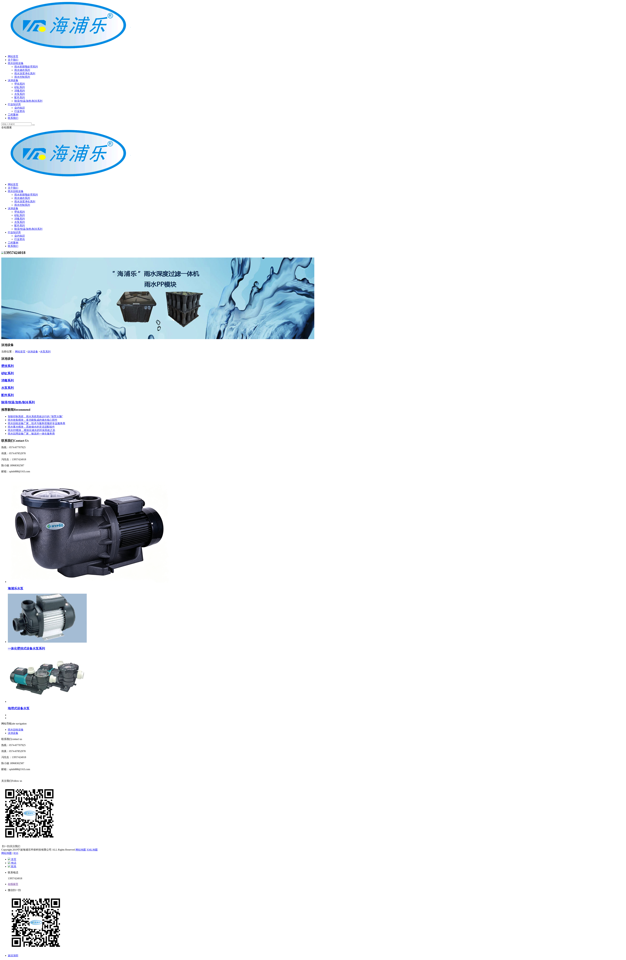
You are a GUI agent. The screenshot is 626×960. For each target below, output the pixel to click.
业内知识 (19, 107)
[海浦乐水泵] (89, 581)
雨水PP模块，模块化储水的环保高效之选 (31, 430)
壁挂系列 (19, 83)
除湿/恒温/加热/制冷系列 (28, 100)
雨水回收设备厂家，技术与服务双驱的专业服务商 (36, 423)
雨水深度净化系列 (24, 73)
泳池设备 (13, 80)
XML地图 (92, 849)
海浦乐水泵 (15, 588)
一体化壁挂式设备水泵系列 (26, 648)
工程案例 (13, 114)
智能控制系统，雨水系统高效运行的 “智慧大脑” (35, 416)
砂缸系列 (19, 87)
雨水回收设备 (15, 63)
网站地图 (80, 849)
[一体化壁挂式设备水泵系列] (47, 641)
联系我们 (13, 118)
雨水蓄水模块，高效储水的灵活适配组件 (31, 426)
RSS (16, 853)
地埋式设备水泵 (19, 708)
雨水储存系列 (22, 70)
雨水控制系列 (22, 77)
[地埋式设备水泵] (47, 701)
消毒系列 (19, 90)
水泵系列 (19, 94)
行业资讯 (19, 111)
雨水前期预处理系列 (26, 66)
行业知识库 (14, 104)
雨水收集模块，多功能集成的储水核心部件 (32, 420)
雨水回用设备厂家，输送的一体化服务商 (31, 433)
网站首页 (13, 56)
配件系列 (19, 97)
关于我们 (13, 59)
